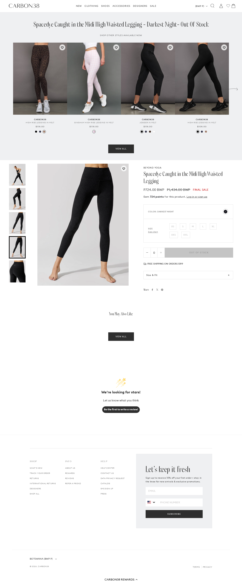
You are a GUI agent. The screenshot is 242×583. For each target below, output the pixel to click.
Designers (35, 488)
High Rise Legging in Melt (40, 122)
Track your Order (40, 473)
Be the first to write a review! (121, 409)
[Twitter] (157, 289)
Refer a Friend (73, 483)
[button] (121, 579)
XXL (185, 234)
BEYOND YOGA (152, 167)
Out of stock (199, 252)
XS (172, 226)
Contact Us (107, 473)
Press (103, 494)
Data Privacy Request (113, 478)
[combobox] (151, 502)
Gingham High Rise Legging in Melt (94, 122)
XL (213, 226)
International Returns (43, 483)
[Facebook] (152, 290)
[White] (154, 131)
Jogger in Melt (148, 122)
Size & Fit (152, 275)
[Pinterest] (162, 290)
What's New (36, 468)
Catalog (105, 483)
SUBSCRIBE (174, 514)
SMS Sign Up (107, 488)
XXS (173, 234)
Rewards (70, 473)
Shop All (34, 494)
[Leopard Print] (44, 131)
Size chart (153, 232)
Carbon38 (43, 566)
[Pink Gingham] (94, 131)
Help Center (107, 468)
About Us (70, 468)
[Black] (36, 131)
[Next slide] (233, 88)
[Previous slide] (8, 88)
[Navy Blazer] (40, 131)
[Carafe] (150, 131)
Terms (196, 567)
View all (121, 148)
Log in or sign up (197, 196)
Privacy (207, 567)
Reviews (69, 478)
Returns (34, 478)
